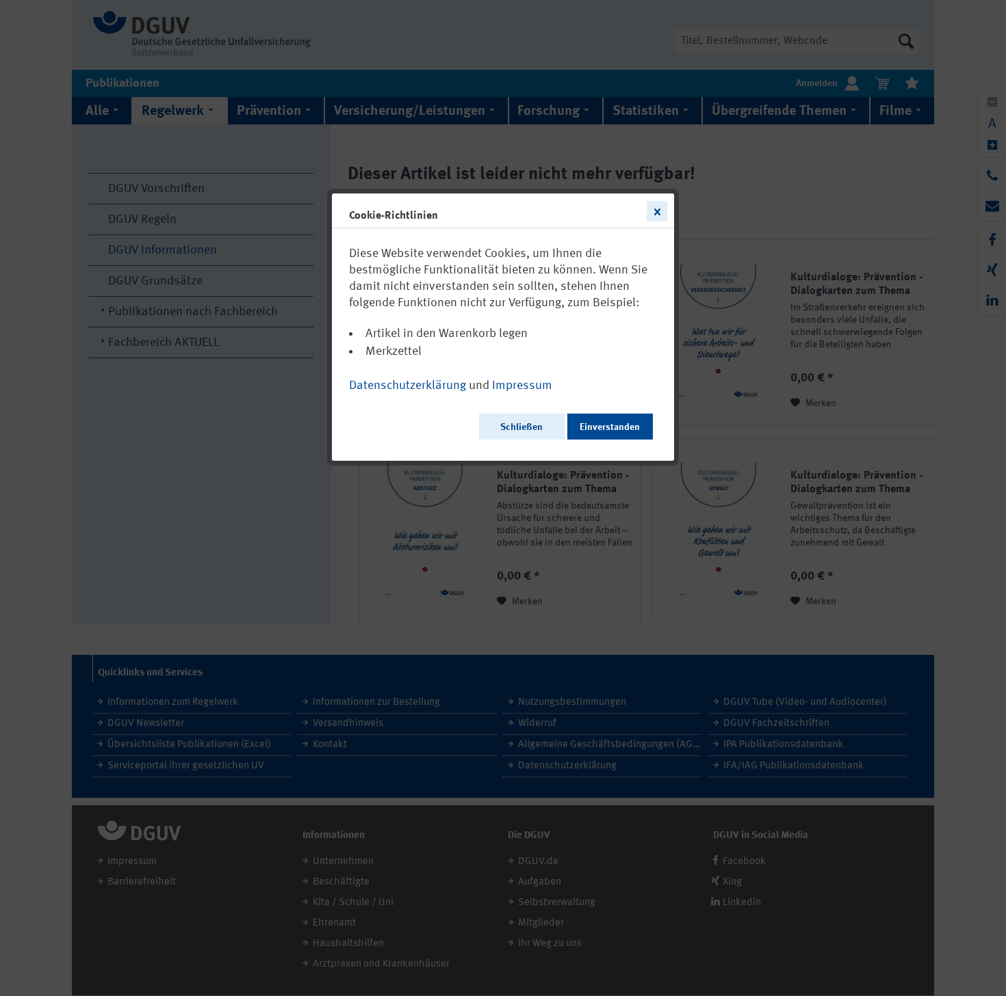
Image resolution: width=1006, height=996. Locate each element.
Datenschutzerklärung (407, 385)
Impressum (522, 385)
